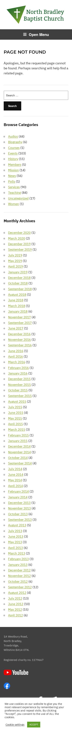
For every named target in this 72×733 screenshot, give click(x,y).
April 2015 (15, 424)
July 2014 (15, 469)
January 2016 (18, 373)
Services (14, 187)
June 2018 (15, 300)
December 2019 (19, 244)
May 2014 (15, 480)
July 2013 (15, 531)
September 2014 (20, 463)
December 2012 (19, 570)
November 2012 (19, 576)
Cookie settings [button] (15, 724)
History (13, 159)
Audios (13, 136)
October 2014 (18, 458)
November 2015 (19, 385)
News (12, 176)
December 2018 (19, 278)
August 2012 (17, 593)
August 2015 (17, 401)
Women (13, 204)
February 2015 (18, 435)
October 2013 (18, 514)
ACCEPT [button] (33, 724)
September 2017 (20, 323)
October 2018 (18, 283)
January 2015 (18, 441)
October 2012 (18, 582)
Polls (11, 181)
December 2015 (19, 379)
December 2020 (19, 233)
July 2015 (15, 407)
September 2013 (20, 520)
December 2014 (19, 446)
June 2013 (15, 536)
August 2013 (17, 525)
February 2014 (18, 491)
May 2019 (15, 261)
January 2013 (18, 565)
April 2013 (15, 548)
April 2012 (15, 615)
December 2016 (19, 334)
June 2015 (15, 413)
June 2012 (15, 604)
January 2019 (18, 272)
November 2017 (19, 317)
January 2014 (18, 497)
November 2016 (19, 340)
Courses (14, 148)
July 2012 (15, 598)
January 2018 (18, 311)
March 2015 (16, 429)
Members (14, 165)
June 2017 (15, 328)
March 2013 (16, 553)
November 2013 (19, 508)
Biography (15, 142)
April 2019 (15, 266)
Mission (13, 170)
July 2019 (15, 255)
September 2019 (20, 249)
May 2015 (15, 418)
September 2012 (20, 587)
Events (13, 153)
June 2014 (15, 475)
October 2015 (18, 390)
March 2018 (16, 306)
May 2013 (15, 542)
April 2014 (15, 486)
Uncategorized (18, 198)
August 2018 (17, 295)
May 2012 (15, 609)
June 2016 (15, 351)
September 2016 (20, 345)
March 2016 (16, 362)
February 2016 (18, 368)
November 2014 (19, 452)
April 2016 (15, 356)
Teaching (14, 193)
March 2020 (16, 238)
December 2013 (19, 503)
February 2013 (18, 559)
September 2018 (20, 289)
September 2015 (20, 396)
